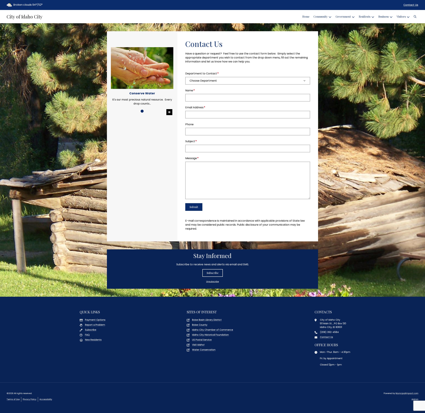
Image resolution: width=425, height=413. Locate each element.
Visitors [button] (401, 16)
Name (189, 90)
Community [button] (320, 16)
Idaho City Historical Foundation (210, 334)
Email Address (194, 107)
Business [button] (383, 16)
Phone (189, 124)
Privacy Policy (29, 399)
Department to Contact (201, 73)
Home (305, 16)
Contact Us (410, 5)
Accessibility (46, 399)
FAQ (87, 334)
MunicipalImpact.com (407, 393)
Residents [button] (364, 16)
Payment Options (95, 319)
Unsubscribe (212, 281)
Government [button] (343, 16)
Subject (190, 141)
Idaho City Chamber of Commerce (212, 329)
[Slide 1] (142, 111)
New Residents (93, 339)
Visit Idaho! (198, 344)
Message (191, 158)
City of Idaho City (24, 16)
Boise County (199, 324)
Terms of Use (13, 399)
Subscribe (212, 273)
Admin (415, 399)
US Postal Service (202, 339)
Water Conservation (203, 349)
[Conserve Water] (142, 68)
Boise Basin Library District (207, 319)
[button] (415, 16)
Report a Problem (95, 324)
